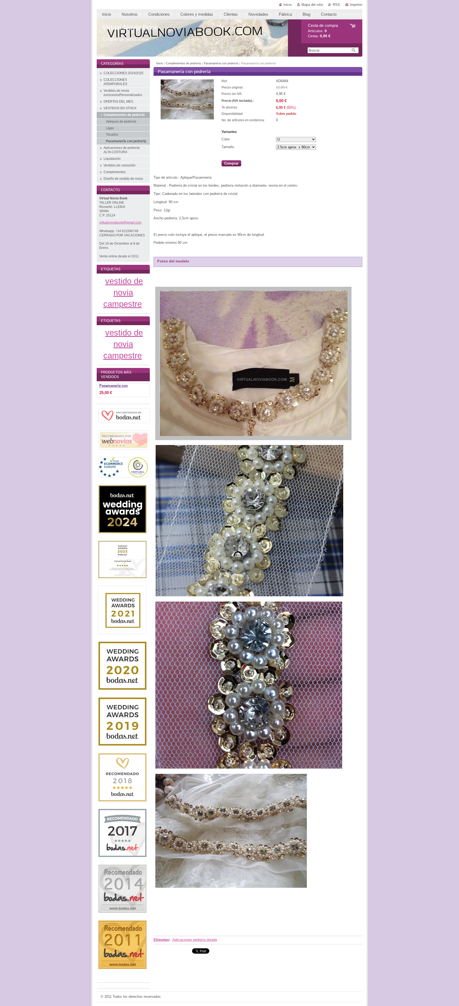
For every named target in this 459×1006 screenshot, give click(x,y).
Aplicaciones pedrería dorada (194, 940)
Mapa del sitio (312, 5)
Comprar (231, 163)
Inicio (287, 5)
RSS (336, 5)
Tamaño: (228, 147)
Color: (226, 139)
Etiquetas (161, 940)
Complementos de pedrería (183, 63)
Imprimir (356, 5)
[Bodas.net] (124, 423)
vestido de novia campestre (123, 292)
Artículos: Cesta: (323, 30)
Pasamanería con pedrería (221, 63)
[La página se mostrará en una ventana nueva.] (187, 118)
